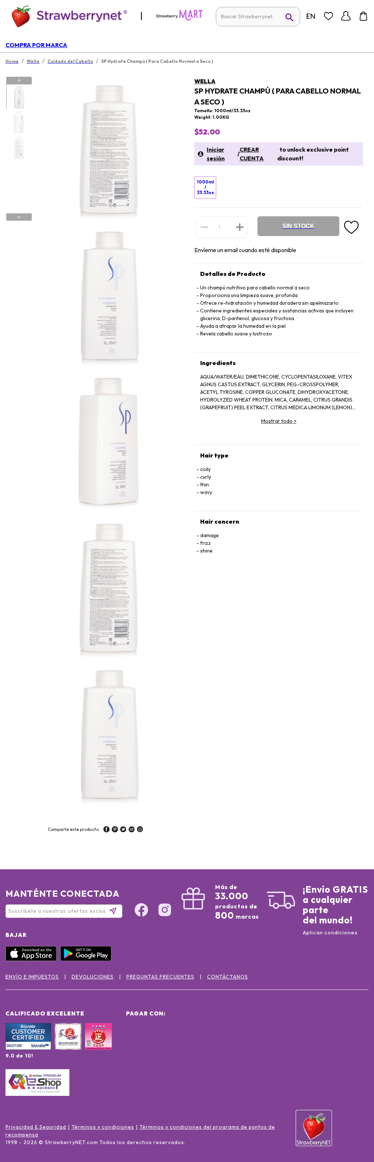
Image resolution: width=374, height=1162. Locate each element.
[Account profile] (346, 16)
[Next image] (19, 217)
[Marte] (179, 19)
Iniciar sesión (216, 154)
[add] (240, 227)
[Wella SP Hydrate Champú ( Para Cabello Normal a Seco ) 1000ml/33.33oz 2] (19, 122)
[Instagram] (165, 911)
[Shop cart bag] (363, 16)
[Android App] (87, 959)
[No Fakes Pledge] (98, 1044)
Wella (204, 81)
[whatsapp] (140, 830)
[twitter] (123, 830)
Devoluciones (93, 976)
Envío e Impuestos (32, 976)
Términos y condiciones (103, 1127)
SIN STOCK (298, 226)
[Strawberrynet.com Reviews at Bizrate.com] (28, 1048)
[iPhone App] (32, 959)
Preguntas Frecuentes (160, 976)
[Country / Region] (311, 16)
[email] (132, 830)
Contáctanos (227, 976)
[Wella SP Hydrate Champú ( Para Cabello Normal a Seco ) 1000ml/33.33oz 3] (19, 147)
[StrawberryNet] (66, 16)
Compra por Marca (36, 45)
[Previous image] (19, 80)
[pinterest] (115, 830)
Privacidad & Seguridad (35, 1127)
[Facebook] (141, 911)
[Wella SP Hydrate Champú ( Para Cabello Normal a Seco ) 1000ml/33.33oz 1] (19, 96)
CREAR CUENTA (252, 154)
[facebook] (106, 830)
